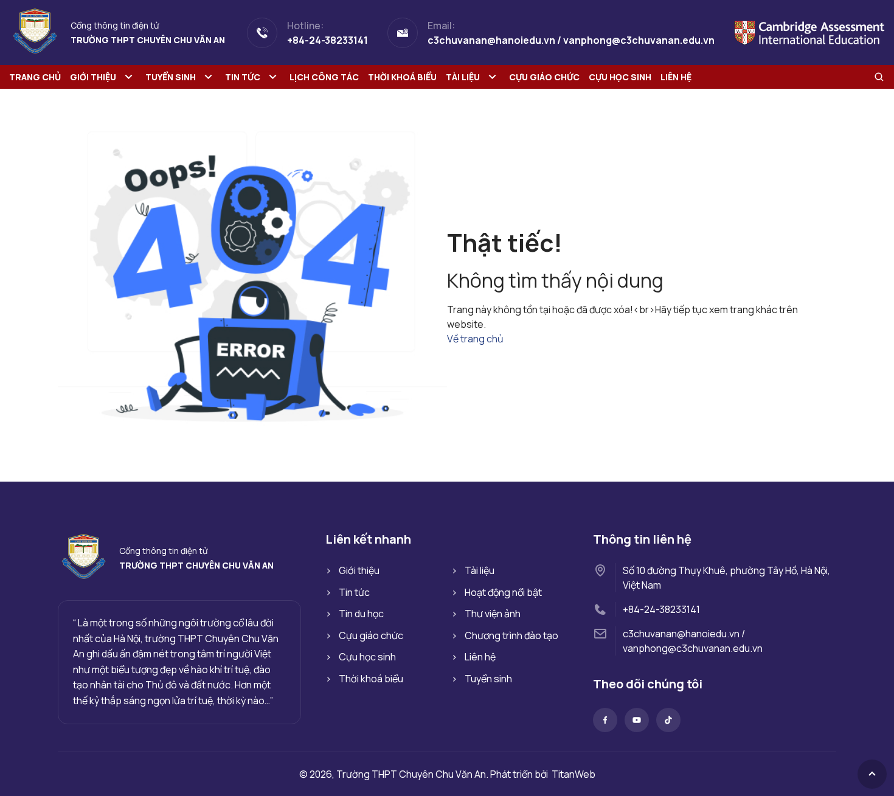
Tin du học (361, 613)
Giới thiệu (93, 77)
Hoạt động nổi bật (503, 592)
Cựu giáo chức (544, 77)
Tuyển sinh (170, 77)
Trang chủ (35, 77)
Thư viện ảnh (493, 613)
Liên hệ (675, 77)
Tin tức (242, 77)
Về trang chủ (475, 338)
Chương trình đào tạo (511, 635)
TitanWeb (573, 774)
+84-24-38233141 (661, 609)
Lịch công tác (324, 77)
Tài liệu (463, 77)
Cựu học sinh (620, 77)
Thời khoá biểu (402, 77)
